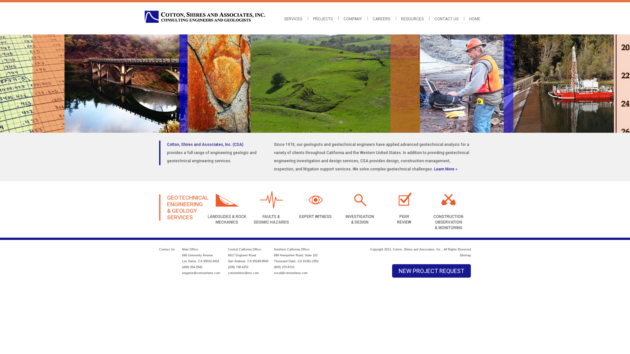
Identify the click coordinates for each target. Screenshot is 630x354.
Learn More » (445, 169)
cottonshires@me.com (243, 273)
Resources (412, 19)
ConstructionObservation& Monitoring (448, 222)
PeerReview (404, 219)
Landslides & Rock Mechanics (227, 219)
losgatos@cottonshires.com (201, 273)
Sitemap (465, 255)
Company (353, 19)
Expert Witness (315, 216)
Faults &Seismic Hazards (271, 219)
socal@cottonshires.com (291, 273)
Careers (381, 19)
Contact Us (446, 19)
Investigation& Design (360, 219)
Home (474, 19)
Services (293, 19)
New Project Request (431, 270)
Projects (323, 19)
